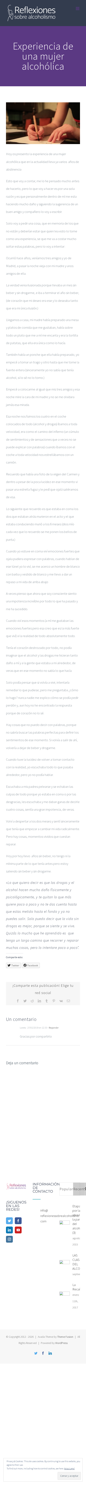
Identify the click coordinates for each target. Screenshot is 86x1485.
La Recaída (77, 1287)
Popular (66, 1189)
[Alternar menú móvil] (78, 8)
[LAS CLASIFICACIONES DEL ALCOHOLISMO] (64, 1265)
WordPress (61, 1343)
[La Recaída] (64, 1297)
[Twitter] (9, 1220)
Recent (79, 1189)
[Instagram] (9, 1239)
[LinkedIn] (9, 1230)
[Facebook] (18, 1220)
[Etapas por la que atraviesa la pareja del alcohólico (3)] (64, 1226)
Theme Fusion (65, 1337)
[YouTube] (18, 1230)
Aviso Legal (69, 1468)
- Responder (53, 1027)
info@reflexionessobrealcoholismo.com (46, 1215)
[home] (16, 1186)
